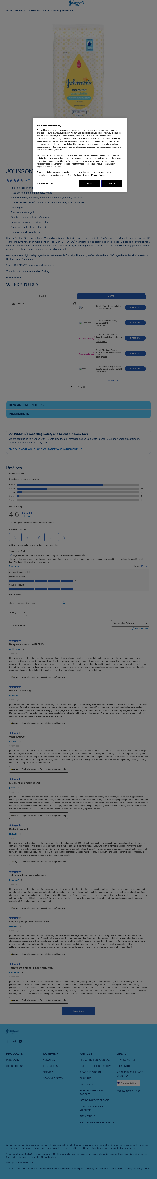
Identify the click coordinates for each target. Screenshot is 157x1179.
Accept (89, 183)
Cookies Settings (45, 183)
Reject (112, 183)
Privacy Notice (98, 175)
